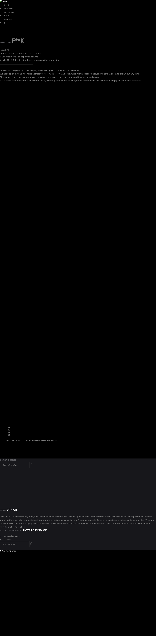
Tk (9, 435)
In (9, 430)
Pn (9, 432)
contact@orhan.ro (12, 536)
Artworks (9, 12)
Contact (8, 19)
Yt (9, 427)
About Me (8, 8)
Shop (6, 16)
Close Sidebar (8, 460)
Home (6, 5)
